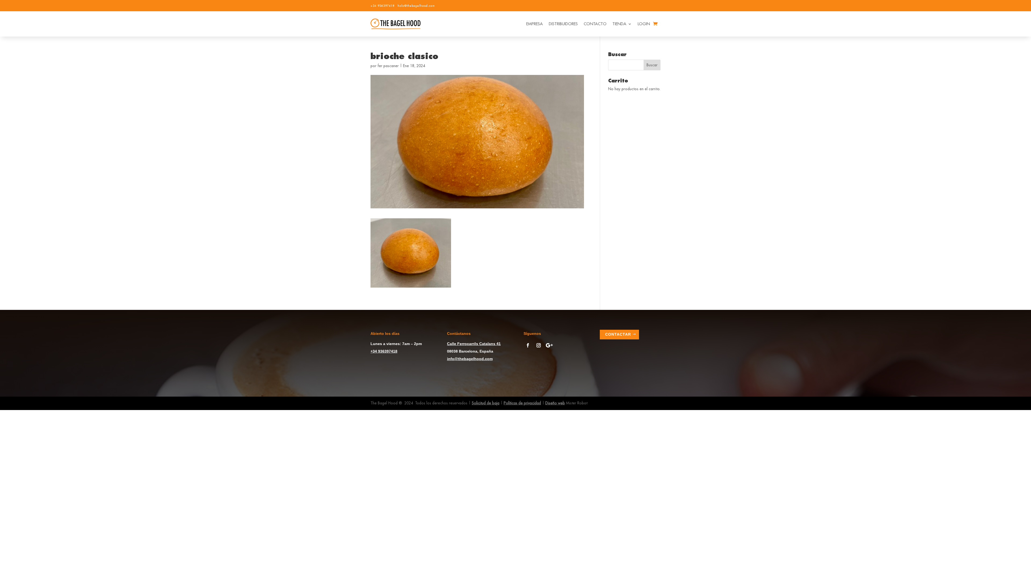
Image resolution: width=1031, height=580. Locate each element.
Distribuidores (563, 23)
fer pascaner (388, 65)
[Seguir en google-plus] (549, 345)
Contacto (595, 23)
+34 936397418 (382, 6)
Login (644, 23)
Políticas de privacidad (522, 403)
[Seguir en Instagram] (538, 345)
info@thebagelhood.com (470, 359)
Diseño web (555, 403)
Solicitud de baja (485, 403)
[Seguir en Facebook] (528, 345)
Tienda (619, 23)
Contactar (618, 334)
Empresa (534, 23)
